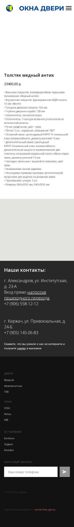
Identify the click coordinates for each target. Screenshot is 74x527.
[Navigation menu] (69, 8)
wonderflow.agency (45, 509)
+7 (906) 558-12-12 (21, 303)
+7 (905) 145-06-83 (21, 332)
